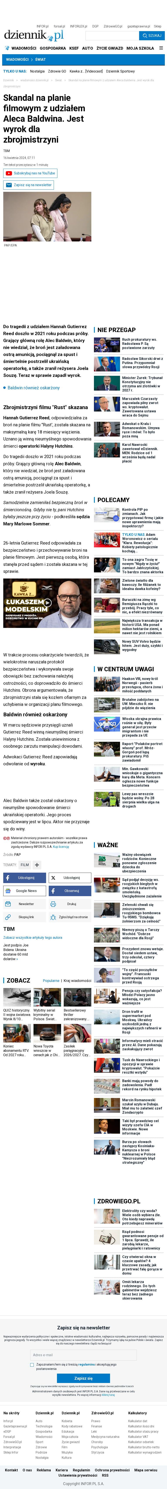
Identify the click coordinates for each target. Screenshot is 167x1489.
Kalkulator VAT (138, 1436)
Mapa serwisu (145, 1470)
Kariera (62, 1470)
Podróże (41, 1452)
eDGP (7, 1431)
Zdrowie (41, 1447)
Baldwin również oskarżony (34, 387)
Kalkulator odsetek (141, 1442)
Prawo (95, 1421)
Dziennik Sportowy (120, 71)
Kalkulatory (137, 1413)
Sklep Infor (10, 1452)
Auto (39, 1421)
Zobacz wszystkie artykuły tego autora (32, 938)
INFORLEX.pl (78, 26)
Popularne (51, 980)
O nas (27, 1470)
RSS (105, 1475)
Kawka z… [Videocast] (86, 71)
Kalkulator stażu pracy (143, 1431)
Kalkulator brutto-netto (144, 1447)
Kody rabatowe (72, 1426)
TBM (6, 151)
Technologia (44, 1426)
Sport (39, 1442)
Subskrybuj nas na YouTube (34, 173)
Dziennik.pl (44, 1413)
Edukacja (68, 1431)
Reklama (44, 1470)
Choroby (97, 1442)
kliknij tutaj (108, 1394)
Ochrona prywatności (112, 1470)
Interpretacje (12, 1447)
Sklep (157, 26)
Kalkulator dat (137, 1421)
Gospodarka (44, 1431)
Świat (40, 59)
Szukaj (155, 36)
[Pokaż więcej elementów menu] (161, 48)
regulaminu (86, 1364)
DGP (95, 26)
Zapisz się (83, 1378)
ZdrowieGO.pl (113, 26)
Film (64, 1447)
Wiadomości (17, 59)
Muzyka (67, 1452)
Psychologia (99, 1447)
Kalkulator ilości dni (141, 1426)
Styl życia (97, 1452)
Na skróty (11, 1413)
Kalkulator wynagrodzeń (145, 1452)
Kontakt (11, 1470)
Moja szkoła (70, 1436)
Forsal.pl (9, 1436)
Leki (94, 1431)
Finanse (96, 1426)
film (25, 865)
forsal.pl (59, 26)
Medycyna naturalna (105, 1436)
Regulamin (81, 1470)
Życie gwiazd (71, 1442)
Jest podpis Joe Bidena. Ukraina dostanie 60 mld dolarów (15, 952)
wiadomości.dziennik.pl (34, 80)
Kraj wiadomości (77, 980)
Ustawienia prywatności (77, 1475)
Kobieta (67, 1421)
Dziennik (8, 80)
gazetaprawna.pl (138, 26)
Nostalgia (37, 71)
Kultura (67, 1457)
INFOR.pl (42, 26)
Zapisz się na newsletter (33, 185)
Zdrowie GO (57, 71)
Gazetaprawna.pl (15, 1426)
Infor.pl (8, 1421)
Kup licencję (61, 846)
